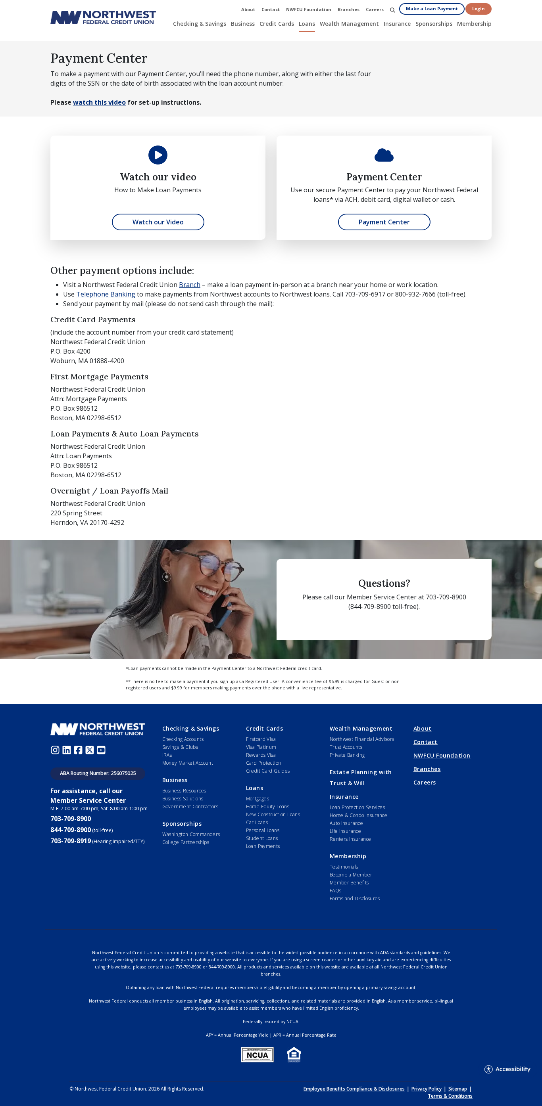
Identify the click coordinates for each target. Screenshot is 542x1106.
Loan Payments (263, 846)
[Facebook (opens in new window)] (79, 749)
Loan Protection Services (357, 807)
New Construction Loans (273, 814)
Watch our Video (158, 222)
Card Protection (263, 763)
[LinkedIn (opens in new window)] (67, 749)
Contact (425, 742)
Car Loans (257, 822)
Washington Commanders (191, 834)
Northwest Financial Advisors (362, 739)
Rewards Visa (261, 755)
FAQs (336, 890)
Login (478, 8)
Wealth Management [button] (349, 23)
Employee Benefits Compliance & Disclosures (354, 1088)
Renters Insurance (350, 839)
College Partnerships (185, 842)
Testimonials (344, 866)
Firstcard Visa (261, 739)
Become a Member (351, 874)
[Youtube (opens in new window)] (102, 749)
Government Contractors (190, 806)
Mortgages (257, 798)
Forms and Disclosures (355, 898)
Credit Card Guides (268, 770)
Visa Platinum (261, 747)
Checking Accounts (183, 739)
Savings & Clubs (180, 747)
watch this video (99, 102)
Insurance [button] (397, 23)
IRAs (167, 755)
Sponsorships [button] (433, 23)
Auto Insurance (346, 823)
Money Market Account (187, 763)
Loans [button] (307, 23)
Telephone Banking (105, 294)
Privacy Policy (426, 1088)
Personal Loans (262, 830)
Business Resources (184, 790)
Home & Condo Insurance (358, 815)
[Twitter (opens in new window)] (90, 749)
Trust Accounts (346, 747)
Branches (426, 769)
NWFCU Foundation (442, 755)
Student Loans (262, 838)
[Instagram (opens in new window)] (56, 749)
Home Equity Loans (268, 806)
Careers (424, 782)
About (422, 728)
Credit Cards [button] (276, 23)
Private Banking (347, 755)
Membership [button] (474, 23)
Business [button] (243, 23)
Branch (189, 284)
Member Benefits (349, 882)
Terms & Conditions (450, 1096)
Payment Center (384, 222)
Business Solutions (183, 798)
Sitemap (457, 1088)
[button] (392, 9)
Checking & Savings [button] (199, 23)
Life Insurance (345, 831)
